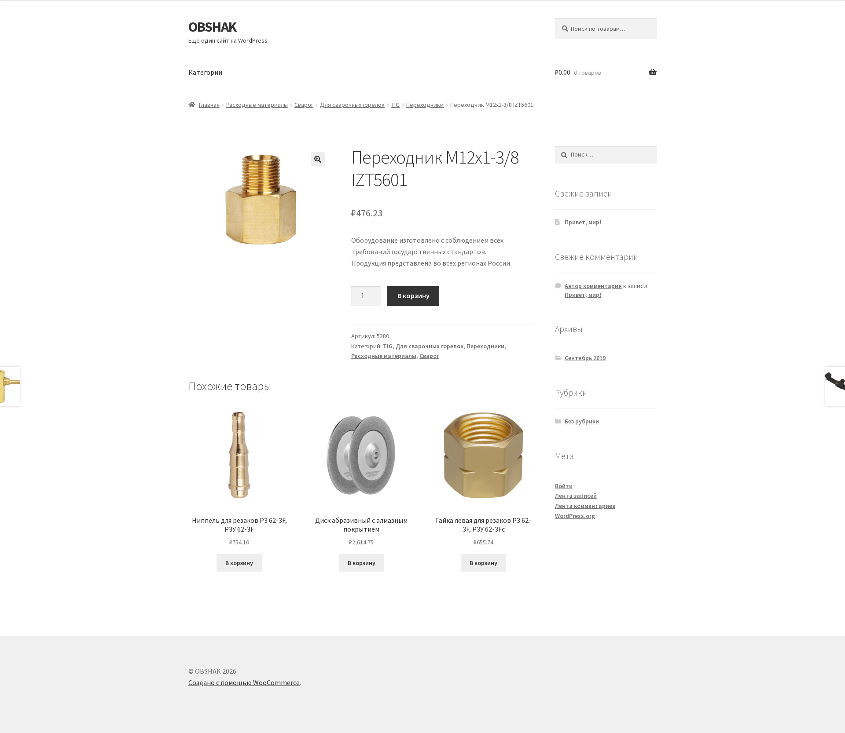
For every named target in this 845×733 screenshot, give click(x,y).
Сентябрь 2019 (585, 358)
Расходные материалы (257, 105)
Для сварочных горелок (352, 105)
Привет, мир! (583, 222)
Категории (205, 72)
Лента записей (576, 496)
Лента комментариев (585, 506)
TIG (395, 105)
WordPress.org (575, 516)
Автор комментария (593, 286)
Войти (564, 486)
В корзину (413, 295)
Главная (209, 105)
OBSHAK (212, 27)
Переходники (425, 105)
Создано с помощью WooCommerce (244, 682)
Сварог (303, 105)
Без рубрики (582, 421)
